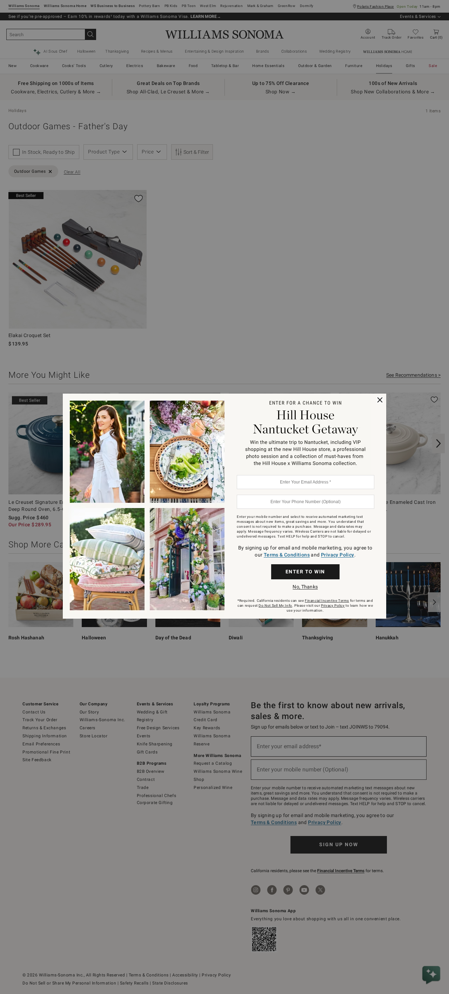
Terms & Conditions (287, 555)
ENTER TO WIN (305, 571)
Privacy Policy (337, 555)
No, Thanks (305, 587)
